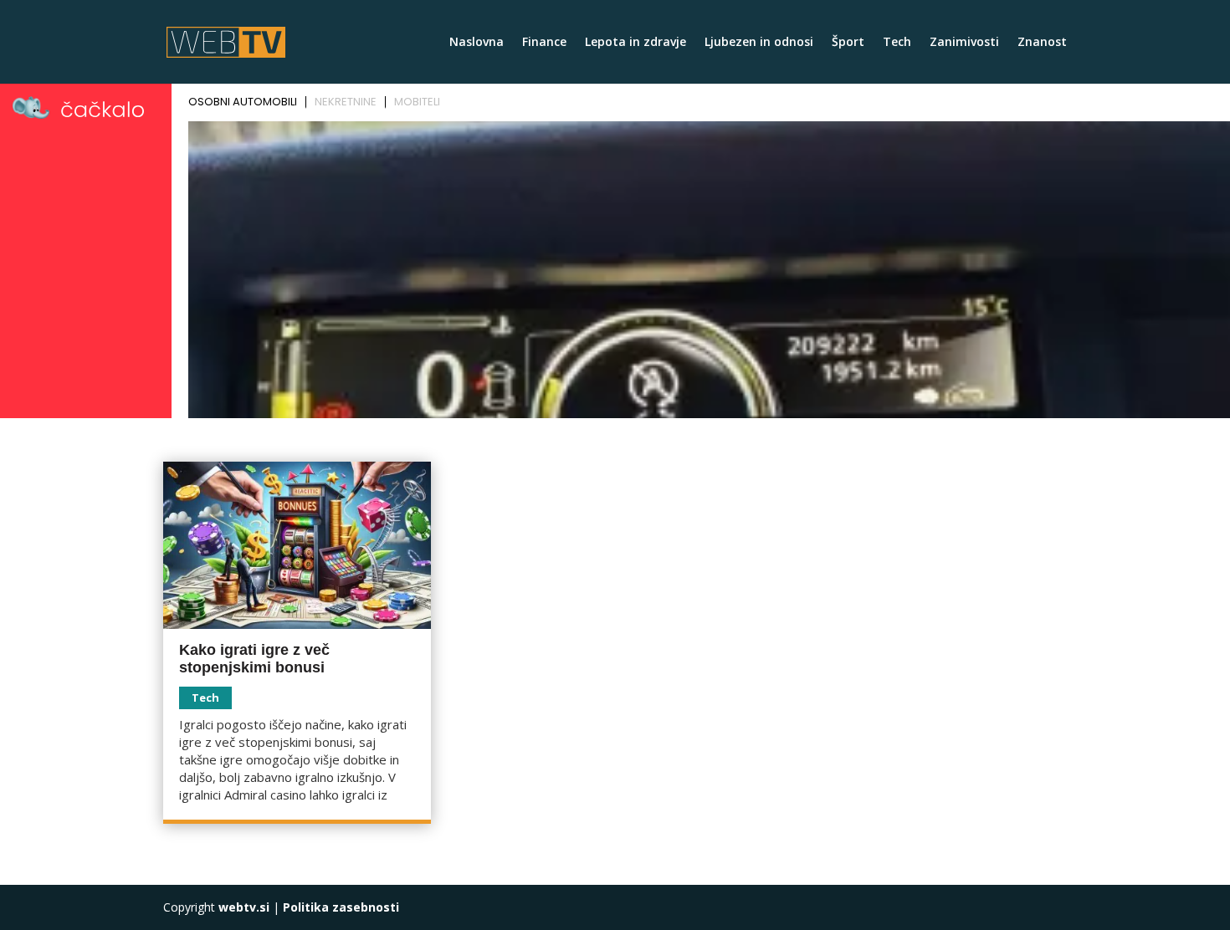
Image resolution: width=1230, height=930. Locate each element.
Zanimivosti (964, 42)
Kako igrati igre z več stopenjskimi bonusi (254, 658)
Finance (544, 42)
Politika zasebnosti (341, 907)
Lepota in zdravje (635, 42)
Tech (897, 42)
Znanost (1042, 42)
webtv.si (243, 907)
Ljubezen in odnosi (759, 42)
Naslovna (476, 42)
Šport (848, 42)
